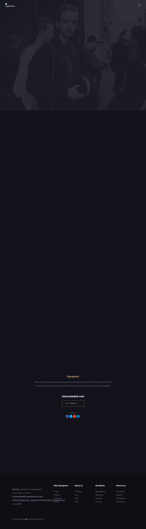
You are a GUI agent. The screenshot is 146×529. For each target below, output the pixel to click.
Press (77, 498)
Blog (76, 502)
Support (119, 495)
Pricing (56, 502)
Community (120, 502)
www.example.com (73, 396)
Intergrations (121, 498)
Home (56, 491)
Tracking (98, 498)
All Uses (98, 502)
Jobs (76, 495)
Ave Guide (120, 491)
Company (78, 491)
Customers (58, 498)
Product (57, 495)
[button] (139, 5)
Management (100, 491)
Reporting (99, 495)
